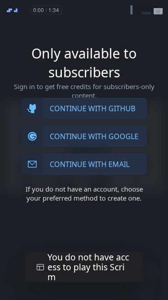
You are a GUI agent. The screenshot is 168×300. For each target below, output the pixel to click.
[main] (84, 150)
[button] (134, 9)
